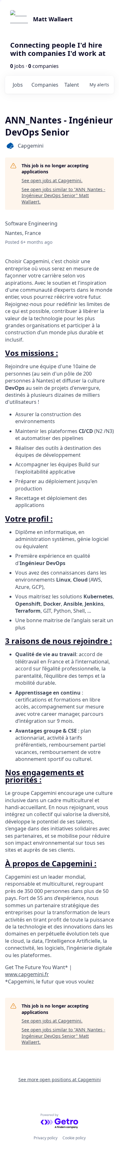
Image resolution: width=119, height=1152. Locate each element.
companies (44, 84)
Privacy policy (45, 1138)
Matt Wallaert (53, 19)
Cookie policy (74, 1138)
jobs (18, 84)
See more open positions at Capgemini (59, 1079)
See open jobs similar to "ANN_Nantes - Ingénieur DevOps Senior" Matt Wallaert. (63, 195)
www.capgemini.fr (27, 974)
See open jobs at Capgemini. (52, 180)
